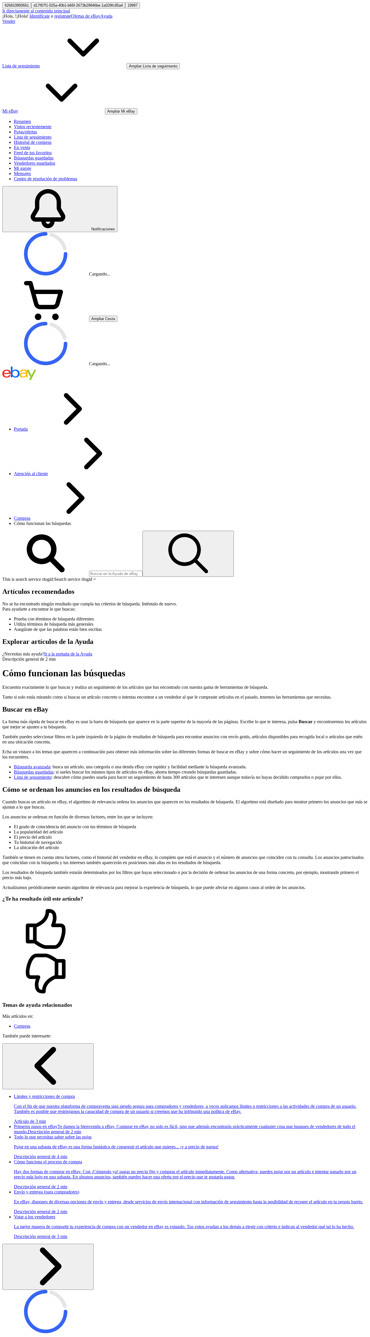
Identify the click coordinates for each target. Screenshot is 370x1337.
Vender (8, 21)
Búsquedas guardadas (33, 157)
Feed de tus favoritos (33, 152)
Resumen (22, 121)
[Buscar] (188, 554)
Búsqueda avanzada (32, 766)
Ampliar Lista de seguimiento (153, 66)
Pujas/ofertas (25, 131)
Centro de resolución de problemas (45, 178)
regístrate (62, 16)
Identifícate (39, 16)
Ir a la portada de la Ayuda (68, 653)
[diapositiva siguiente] (48, 1267)
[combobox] (116, 574)
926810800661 (17, 5)
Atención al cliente (31, 473)
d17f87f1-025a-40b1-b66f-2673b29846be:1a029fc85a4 (78, 5)
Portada (21, 429)
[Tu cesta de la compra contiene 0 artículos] (45, 318)
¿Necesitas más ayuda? (23, 653)
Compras (22, 518)
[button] (185, 929)
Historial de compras (32, 142)
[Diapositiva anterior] (48, 1066)
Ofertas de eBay (85, 16)
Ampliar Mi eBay (121, 111)
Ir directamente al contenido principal (36, 10)
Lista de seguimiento (32, 137)
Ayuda (106, 16)
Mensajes (22, 173)
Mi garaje (22, 168)
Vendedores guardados (34, 163)
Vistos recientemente (32, 126)
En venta (22, 147)
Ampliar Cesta (103, 319)
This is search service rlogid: (28, 579)
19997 (132, 5)
